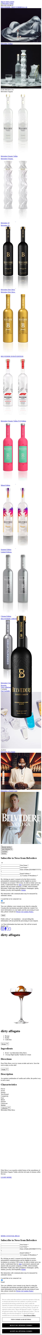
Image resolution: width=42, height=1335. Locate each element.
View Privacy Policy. (30, 1315)
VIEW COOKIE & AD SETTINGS (21, 1319)
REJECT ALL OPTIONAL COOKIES (21, 1325)
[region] (21, 1314)
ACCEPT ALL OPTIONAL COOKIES (21, 1331)
